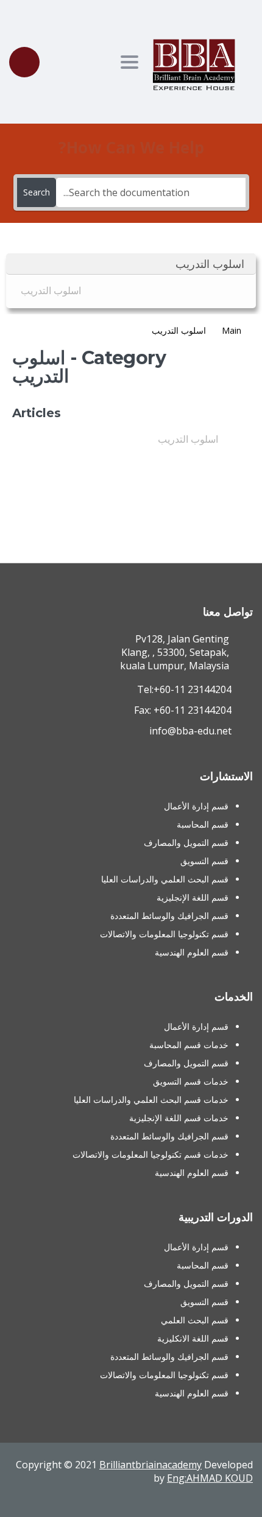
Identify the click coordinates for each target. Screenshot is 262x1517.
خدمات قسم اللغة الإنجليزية (178, 1118)
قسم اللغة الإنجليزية (192, 897)
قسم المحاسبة (202, 824)
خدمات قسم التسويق (190, 1081)
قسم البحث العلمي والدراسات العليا (164, 879)
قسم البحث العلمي (194, 1320)
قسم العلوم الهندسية (191, 952)
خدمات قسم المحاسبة (188, 1045)
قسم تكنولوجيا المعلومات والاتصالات (164, 934)
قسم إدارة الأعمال (196, 806)
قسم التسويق (204, 861)
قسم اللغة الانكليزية (192, 1338)
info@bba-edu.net (190, 730)
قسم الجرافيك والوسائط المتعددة (169, 915)
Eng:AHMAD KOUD (210, 1478)
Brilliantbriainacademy (150, 1464)
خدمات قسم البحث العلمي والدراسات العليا (151, 1099)
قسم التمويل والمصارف (186, 842)
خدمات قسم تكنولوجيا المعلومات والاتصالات (150, 1154)
